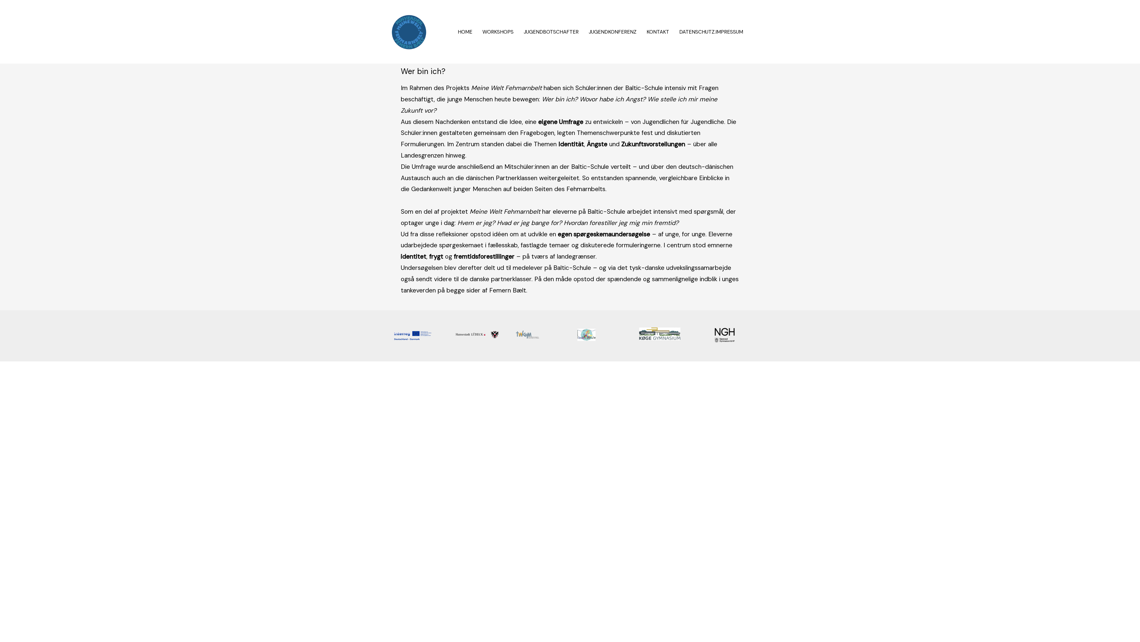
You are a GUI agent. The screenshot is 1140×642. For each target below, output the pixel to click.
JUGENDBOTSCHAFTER (551, 32)
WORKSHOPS (498, 32)
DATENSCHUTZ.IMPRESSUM (711, 32)
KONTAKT (658, 32)
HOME (465, 32)
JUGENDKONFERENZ (612, 32)
